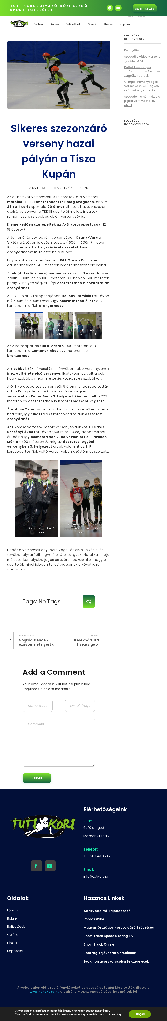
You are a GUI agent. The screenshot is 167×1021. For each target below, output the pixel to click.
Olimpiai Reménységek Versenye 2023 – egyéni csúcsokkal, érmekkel (141, 86)
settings (117, 1014)
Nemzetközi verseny (70, 188)
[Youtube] (118, 8)
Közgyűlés (131, 50)
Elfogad (140, 1014)
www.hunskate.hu (44, 992)
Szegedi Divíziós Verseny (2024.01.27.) (142, 59)
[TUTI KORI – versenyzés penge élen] (19, 24)
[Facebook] (110, 8)
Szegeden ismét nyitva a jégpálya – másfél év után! (142, 101)
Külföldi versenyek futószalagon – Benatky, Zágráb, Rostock (142, 71)
